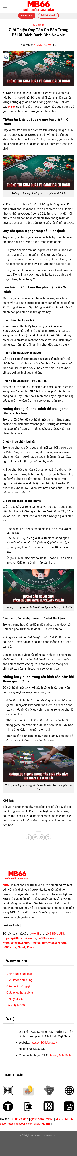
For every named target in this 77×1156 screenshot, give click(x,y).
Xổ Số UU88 (55, 933)
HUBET (46, 1123)
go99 (3, 1123)
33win (30, 947)
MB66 (12, 106)
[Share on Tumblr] (48, 837)
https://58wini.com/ (54, 942)
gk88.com (37, 1119)
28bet (21, 947)
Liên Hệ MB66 (15, 1005)
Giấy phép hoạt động (19, 992)
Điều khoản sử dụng (19, 980)
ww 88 (35, 933)
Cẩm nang (38, 25)
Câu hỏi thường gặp (19, 986)
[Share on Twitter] (35, 837)
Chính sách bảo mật (19, 973)
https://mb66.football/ (44, 1042)
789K (37, 1123)
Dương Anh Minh (60, 1055)
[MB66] (38, 6)
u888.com (9, 947)
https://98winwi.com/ (16, 942)
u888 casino (47, 938)
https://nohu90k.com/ (20, 1123)
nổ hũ (32, 938)
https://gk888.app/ (15, 938)
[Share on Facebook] (29, 837)
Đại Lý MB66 (14, 999)
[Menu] (5, 6)
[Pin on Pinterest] (42, 837)
